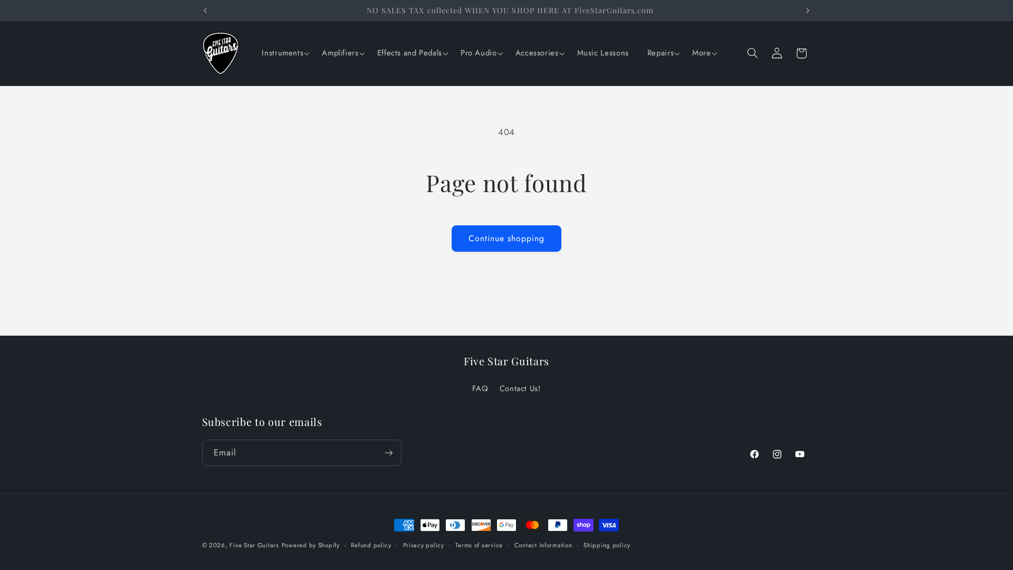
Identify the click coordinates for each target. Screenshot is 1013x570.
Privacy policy (423, 545)
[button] (284, 53)
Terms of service (479, 545)
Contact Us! (520, 388)
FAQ (480, 388)
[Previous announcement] (205, 10)
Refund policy (371, 545)
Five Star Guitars (254, 545)
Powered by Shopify (311, 545)
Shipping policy (607, 545)
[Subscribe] (388, 453)
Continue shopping (507, 238)
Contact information (543, 545)
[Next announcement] (807, 10)
